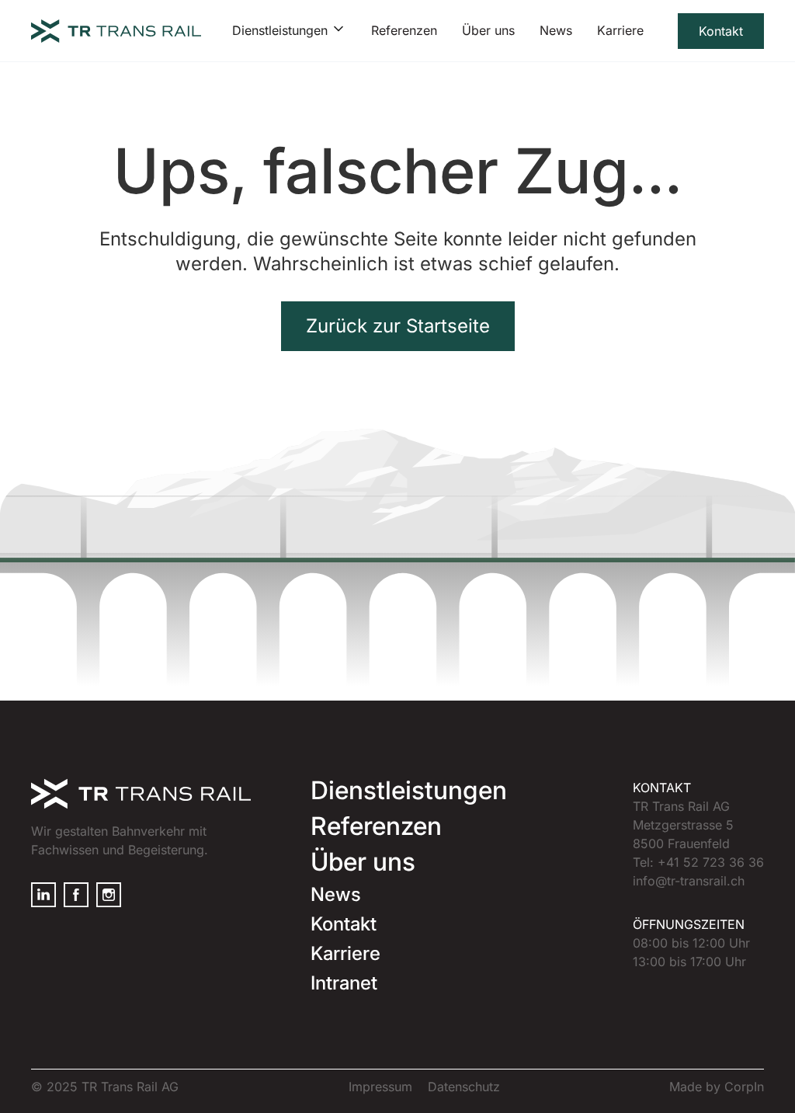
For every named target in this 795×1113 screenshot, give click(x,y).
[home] (116, 31)
